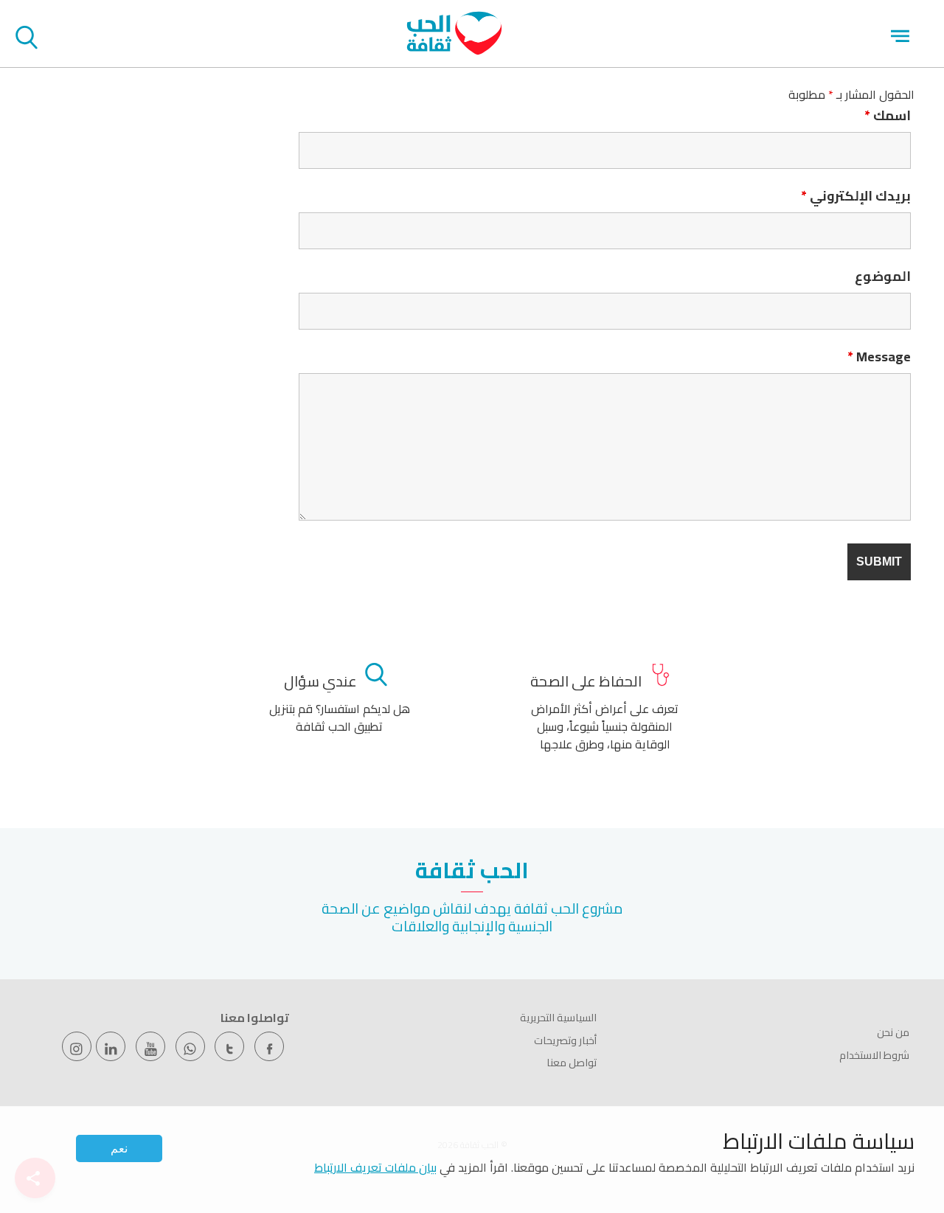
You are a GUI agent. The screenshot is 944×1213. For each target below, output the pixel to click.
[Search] (26, 40)
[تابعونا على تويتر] (229, 1046)
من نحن (893, 1032)
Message (879, 357)
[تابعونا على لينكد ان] (110, 1046)
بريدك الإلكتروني (856, 196)
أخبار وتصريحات (565, 1040)
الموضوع (883, 276)
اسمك (887, 115)
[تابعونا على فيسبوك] (269, 1046)
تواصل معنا (571, 1062)
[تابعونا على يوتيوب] (150, 1046)
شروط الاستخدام (874, 1055)
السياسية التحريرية (558, 1017)
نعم (119, 1148)
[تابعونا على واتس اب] (190, 1046)
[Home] (454, 51)
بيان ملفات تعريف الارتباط (375, 1167)
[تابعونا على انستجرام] (76, 1046)
